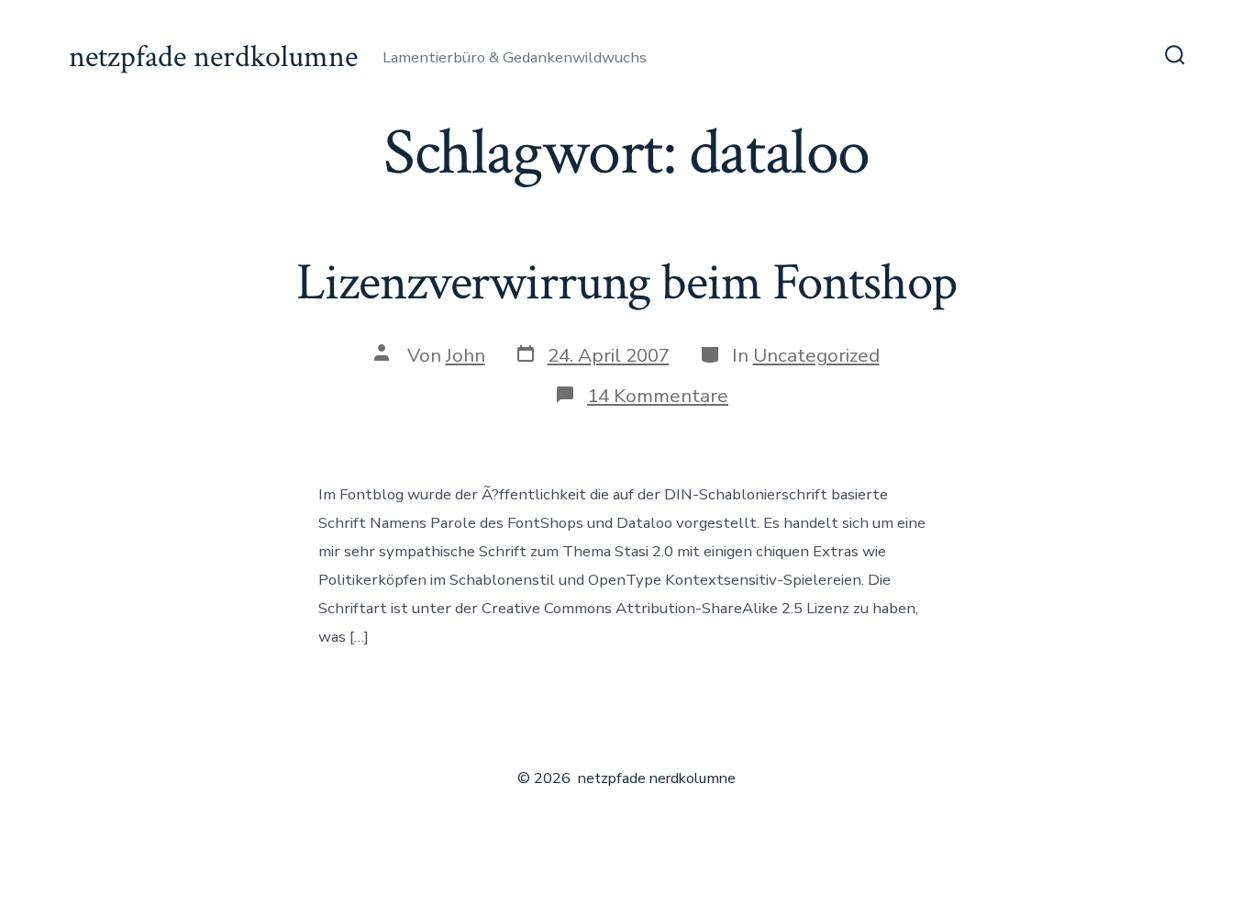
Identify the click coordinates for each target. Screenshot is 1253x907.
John (465, 355)
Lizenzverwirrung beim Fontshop (626, 283)
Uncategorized (816, 355)
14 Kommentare (657, 396)
